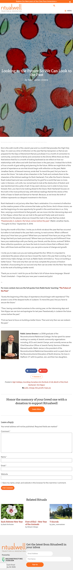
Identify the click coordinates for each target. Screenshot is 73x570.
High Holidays (17, 382)
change (31, 388)
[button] (54, 5)
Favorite (37, 377)
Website (4, 474)
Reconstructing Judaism (6, 142)
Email (3, 465)
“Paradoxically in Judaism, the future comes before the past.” (25, 221)
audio (26, 388)
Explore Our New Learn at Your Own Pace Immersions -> (36, 1)
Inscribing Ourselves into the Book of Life (38, 382)
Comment (5, 431)
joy (50, 388)
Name (4, 457)
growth (41, 388)
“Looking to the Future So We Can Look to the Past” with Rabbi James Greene (29, 142)
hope (46, 388)
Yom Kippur (40, 385)
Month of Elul (59, 382)
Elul (36, 388)
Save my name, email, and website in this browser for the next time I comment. (34, 483)
